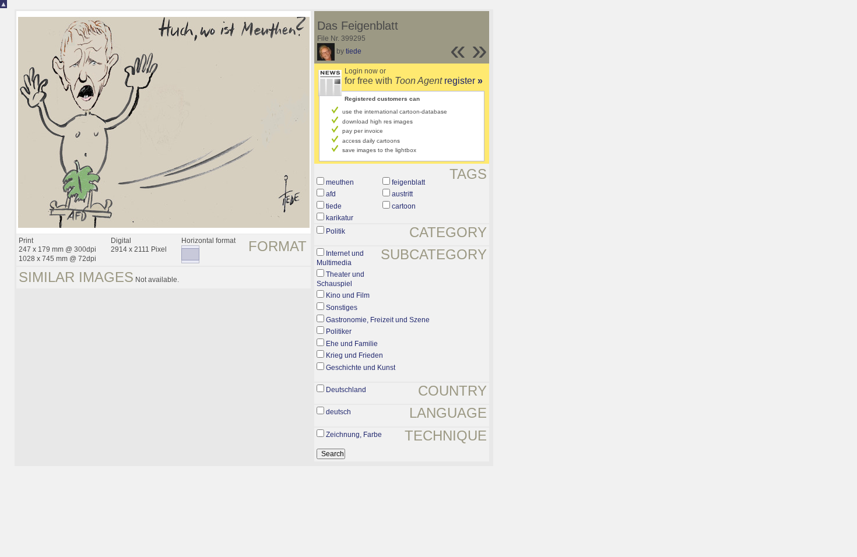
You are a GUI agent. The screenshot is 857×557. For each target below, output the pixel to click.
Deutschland (346, 390)
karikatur (339, 218)
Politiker (339, 331)
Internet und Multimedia (340, 258)
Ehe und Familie (352, 344)
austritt (402, 194)
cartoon (404, 206)
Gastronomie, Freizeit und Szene (378, 320)
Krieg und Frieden (354, 355)
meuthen (340, 182)
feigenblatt (408, 182)
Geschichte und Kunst (360, 368)
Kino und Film (348, 295)
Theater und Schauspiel (340, 279)
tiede (353, 51)
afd (331, 194)
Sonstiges (341, 308)
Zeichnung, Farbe (354, 435)
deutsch (338, 412)
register (463, 81)
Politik (335, 231)
